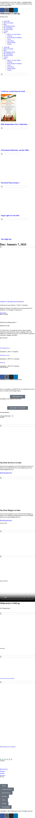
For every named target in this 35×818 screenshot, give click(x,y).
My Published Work (9, 26)
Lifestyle (9, 36)
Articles (9, 44)
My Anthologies (8, 28)
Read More (3, 313)
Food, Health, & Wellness (14, 37)
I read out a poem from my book (7, 678)
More (5, 32)
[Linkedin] (15, 10)
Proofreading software (5, 348)
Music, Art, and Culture (14, 34)
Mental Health (11, 42)
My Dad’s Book (8, 29)
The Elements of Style (4, 355)
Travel (9, 39)
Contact (6, 31)
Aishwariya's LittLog (10, 13)
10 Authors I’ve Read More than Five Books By (12, 301)
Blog (5, 24)
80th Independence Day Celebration (8, 746)
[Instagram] (11, 10)
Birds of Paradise (8, 23)
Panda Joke (2, 362)
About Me (6, 21)
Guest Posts (10, 41)
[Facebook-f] (2, 815)
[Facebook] (2, 10)
